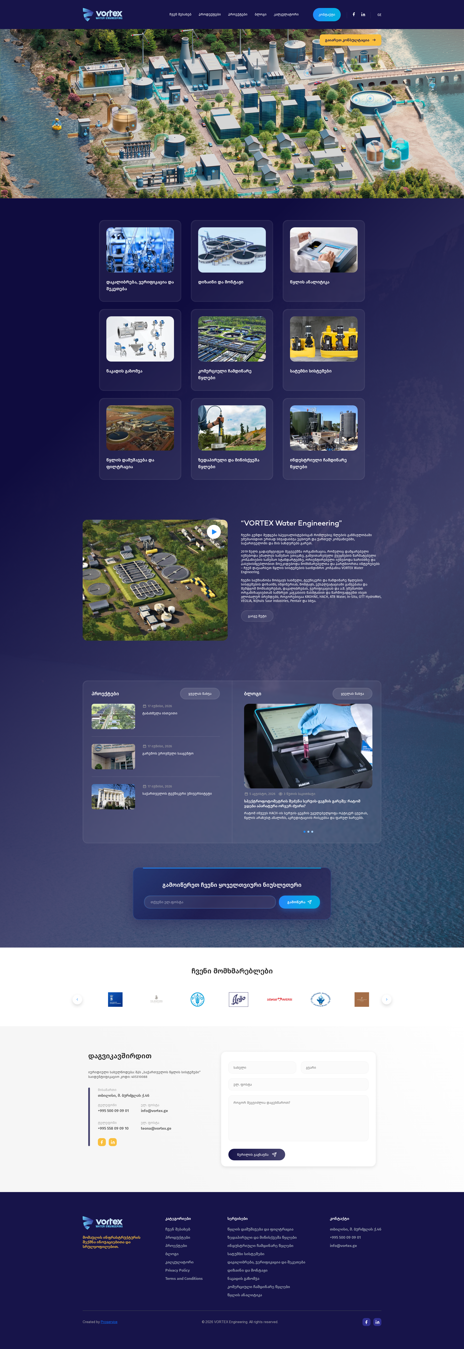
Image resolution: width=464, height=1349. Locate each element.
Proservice (109, 1322)
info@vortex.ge (154, 1110)
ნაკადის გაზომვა (243, 1278)
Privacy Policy (177, 1270)
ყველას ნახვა (199, 694)
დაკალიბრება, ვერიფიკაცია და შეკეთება (266, 1262)
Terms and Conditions (184, 1278)
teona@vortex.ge (156, 1128)
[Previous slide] (77, 999)
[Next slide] (387, 999)
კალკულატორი (286, 14)
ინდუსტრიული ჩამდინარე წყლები (260, 1245)
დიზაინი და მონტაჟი (247, 1270)
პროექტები (237, 14)
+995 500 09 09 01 (113, 1110)
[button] (304, 832)
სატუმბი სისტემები (245, 1254)
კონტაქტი (327, 15)
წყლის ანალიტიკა (244, 1295)
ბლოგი (261, 14)
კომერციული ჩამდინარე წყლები (258, 1286)
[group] (308, 764)
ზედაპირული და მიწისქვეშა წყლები (262, 1237)
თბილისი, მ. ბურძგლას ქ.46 (123, 1095)
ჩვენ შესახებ (180, 14)
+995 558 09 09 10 (113, 1128)
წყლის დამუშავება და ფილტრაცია (260, 1229)
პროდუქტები (210, 14)
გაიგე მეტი (257, 616)
